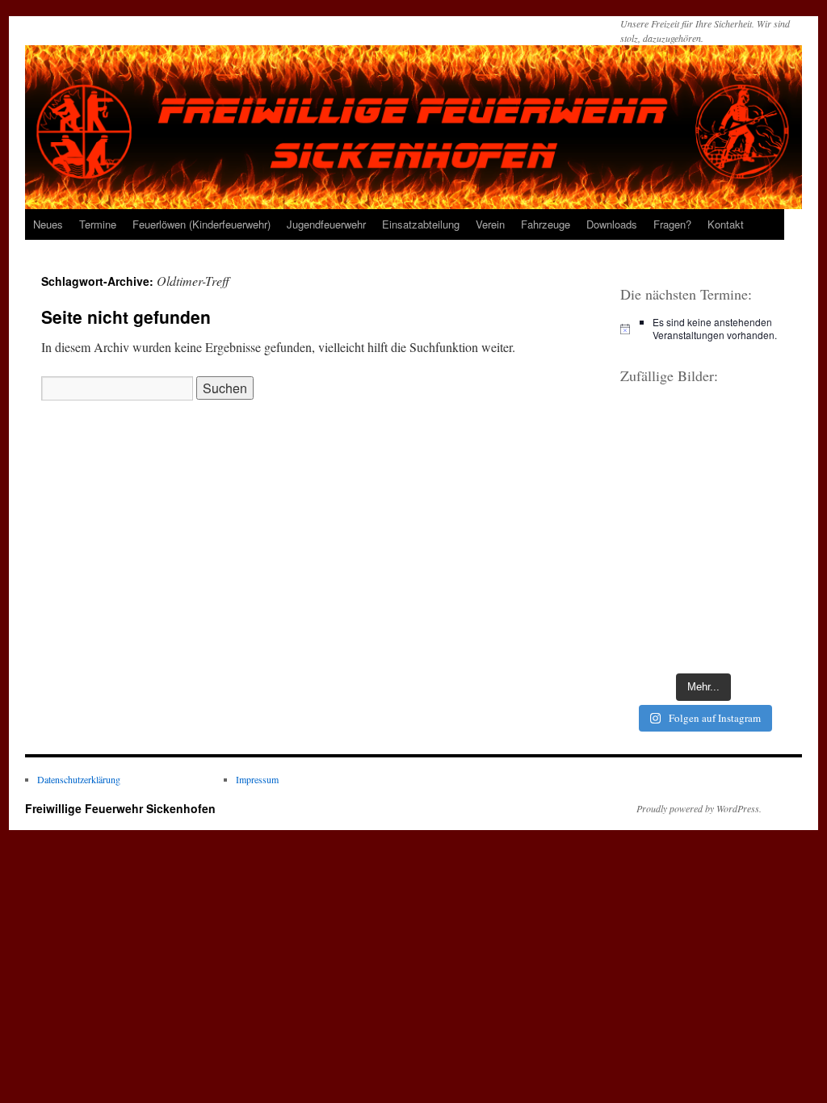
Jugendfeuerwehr (326, 224)
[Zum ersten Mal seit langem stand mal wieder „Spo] (747, 586)
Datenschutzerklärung (78, 779)
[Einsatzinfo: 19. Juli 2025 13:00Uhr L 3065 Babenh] (659, 586)
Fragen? (672, 224)
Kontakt (725, 224)
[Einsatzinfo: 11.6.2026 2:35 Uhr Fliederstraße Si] (659, 481)
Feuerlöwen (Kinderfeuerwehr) (201, 224)
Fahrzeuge (545, 224)
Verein (490, 224)
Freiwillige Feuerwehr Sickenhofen (120, 808)
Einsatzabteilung (421, 224)
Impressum (257, 779)
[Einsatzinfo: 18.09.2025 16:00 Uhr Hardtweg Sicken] (659, 533)
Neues (48, 224)
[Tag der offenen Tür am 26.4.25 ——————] (747, 533)
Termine (97, 224)
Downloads (611, 224)
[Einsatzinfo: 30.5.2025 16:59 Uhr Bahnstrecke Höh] (747, 481)
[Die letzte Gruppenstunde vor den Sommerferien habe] (659, 638)
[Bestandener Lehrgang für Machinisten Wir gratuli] (747, 638)
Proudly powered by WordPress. (699, 808)
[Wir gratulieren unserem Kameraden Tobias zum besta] (659, 429)
